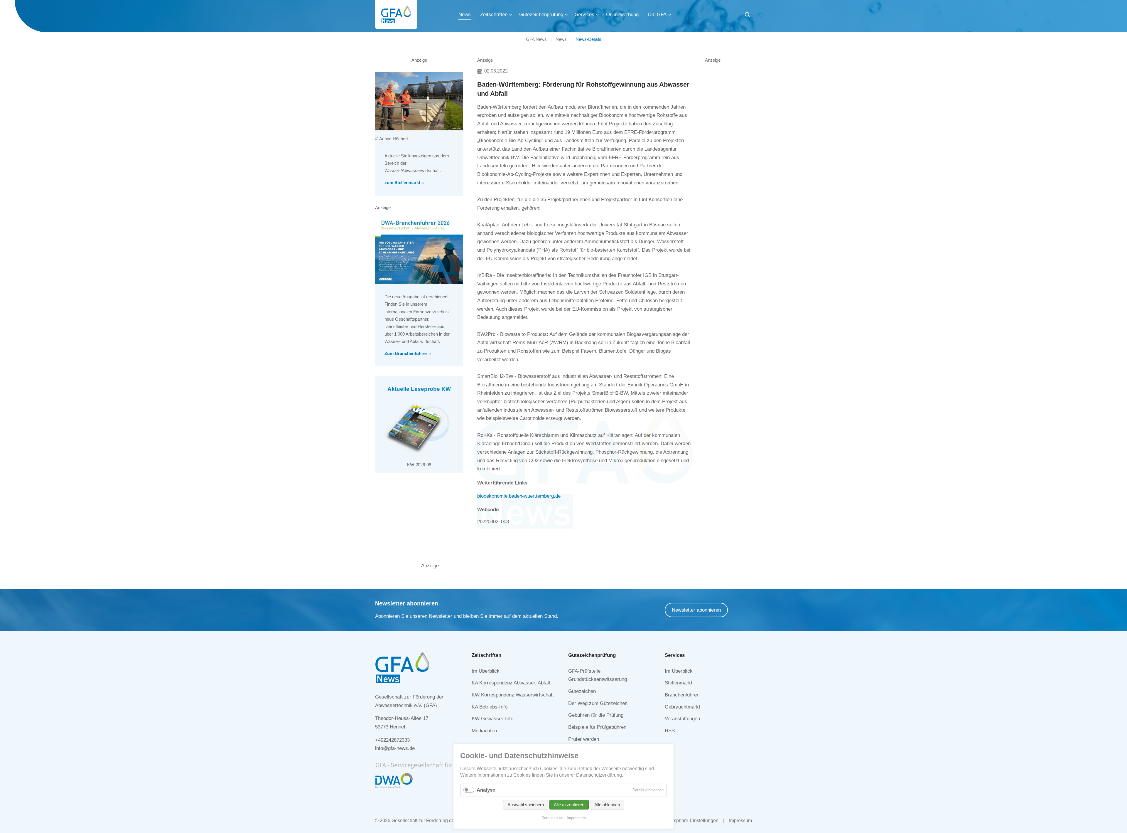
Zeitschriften (493, 14)
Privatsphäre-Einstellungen (690, 820)
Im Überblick (486, 671)
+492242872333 (392, 740)
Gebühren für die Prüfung (595, 715)
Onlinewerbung (622, 14)
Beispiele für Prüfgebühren (597, 727)
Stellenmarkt (678, 683)
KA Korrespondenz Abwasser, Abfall (511, 683)
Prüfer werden (583, 739)
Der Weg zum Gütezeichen (597, 703)
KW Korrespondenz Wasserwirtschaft (513, 695)
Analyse (486, 790)
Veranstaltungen (682, 718)
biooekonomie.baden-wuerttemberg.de (519, 496)
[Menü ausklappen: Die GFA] (669, 14)
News (464, 14)
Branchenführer (682, 695)
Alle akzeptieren (569, 804)
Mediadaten (484, 730)
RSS (670, 730)
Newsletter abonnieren (696, 610)
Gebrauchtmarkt (682, 707)
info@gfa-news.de (395, 748)
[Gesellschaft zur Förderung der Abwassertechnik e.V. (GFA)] (396, 14)
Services (584, 14)
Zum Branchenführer (405, 353)
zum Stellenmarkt (402, 182)
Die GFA (657, 14)
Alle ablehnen (607, 804)
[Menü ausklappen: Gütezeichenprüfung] (566, 14)
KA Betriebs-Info (489, 707)
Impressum (740, 820)
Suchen (747, 15)
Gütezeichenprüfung (541, 14)
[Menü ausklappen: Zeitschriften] (510, 14)
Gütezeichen (582, 691)
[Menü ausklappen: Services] (597, 14)
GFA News (536, 39)
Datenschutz (552, 818)
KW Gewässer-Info (492, 718)
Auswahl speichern (525, 804)
